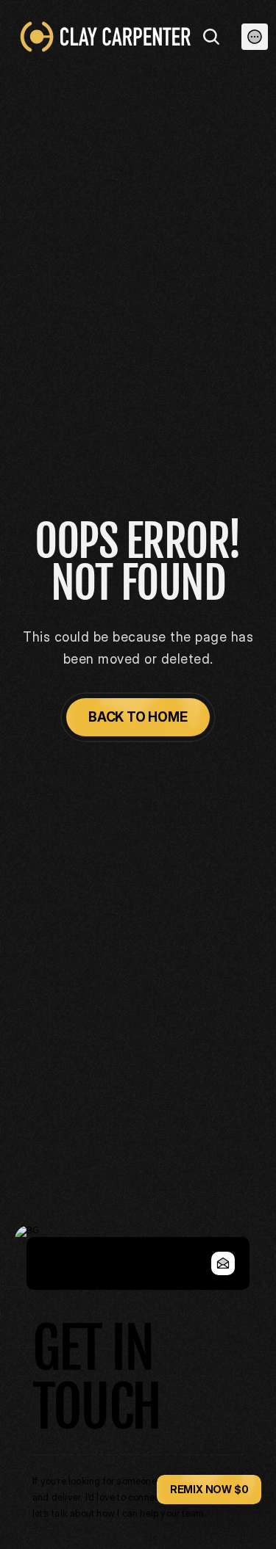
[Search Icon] (211, 36)
